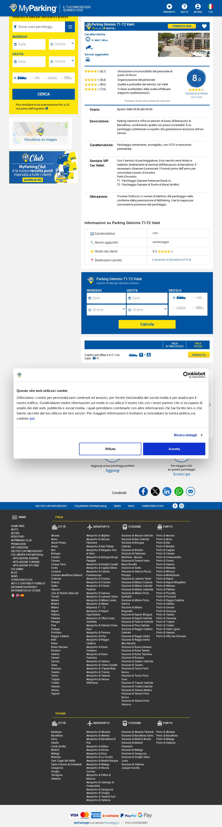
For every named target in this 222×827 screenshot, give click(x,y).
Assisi (54, 546)
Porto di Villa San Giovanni (171, 636)
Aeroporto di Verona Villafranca (97, 681)
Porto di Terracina (166, 618)
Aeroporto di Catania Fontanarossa (98, 573)
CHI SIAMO (17, 569)
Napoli (55, 611)
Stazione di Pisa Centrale (135, 625)
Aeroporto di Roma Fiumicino (97, 656)
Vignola (55, 693)
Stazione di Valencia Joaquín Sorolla (132, 766)
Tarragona (56, 775)
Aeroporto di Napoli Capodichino (97, 612)
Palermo (55, 618)
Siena (54, 665)
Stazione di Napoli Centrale (136, 618)
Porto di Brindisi (165, 546)
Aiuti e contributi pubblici (28, 583)
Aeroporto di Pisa (96, 636)
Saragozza (57, 767)
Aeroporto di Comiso (98, 578)
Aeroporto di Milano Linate (101, 600)
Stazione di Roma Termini (135, 650)
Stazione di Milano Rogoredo (131, 609)
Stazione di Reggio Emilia (135, 636)
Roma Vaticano (59, 647)
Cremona (56, 578)
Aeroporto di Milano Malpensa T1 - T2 (97, 605)
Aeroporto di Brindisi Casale (102, 564)
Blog (131, 506)
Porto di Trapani (165, 621)
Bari (53, 550)
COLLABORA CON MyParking (91, 506)
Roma (54, 643)
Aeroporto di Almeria (97, 735)
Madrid (55, 749)
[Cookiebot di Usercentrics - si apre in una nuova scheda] (186, 375)
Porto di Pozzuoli (166, 596)
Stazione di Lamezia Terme (136, 578)
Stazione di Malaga (132, 749)
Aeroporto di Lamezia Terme (102, 596)
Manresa (56, 757)
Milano (55, 607)
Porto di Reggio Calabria (170, 600)
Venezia (55, 686)
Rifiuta (110, 449)
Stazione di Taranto (132, 665)
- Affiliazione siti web (25, 565)
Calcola (147, 324)
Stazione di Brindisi (132, 550)
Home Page (17, 526)
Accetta (174, 449)
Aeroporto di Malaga (97, 764)
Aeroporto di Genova (98, 593)
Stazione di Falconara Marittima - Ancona (133, 555)
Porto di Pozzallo (166, 593)
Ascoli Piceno (58, 542)
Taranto (55, 672)
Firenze (55, 582)
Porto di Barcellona (167, 735)
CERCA (44, 94)
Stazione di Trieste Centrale (136, 686)
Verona (55, 690)
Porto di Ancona (165, 535)
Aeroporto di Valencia (98, 800)
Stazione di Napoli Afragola (136, 614)
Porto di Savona (165, 607)
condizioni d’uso (152, 506)
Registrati (17, 536)
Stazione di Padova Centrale (137, 621)
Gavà (54, 739)
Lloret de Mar (58, 746)
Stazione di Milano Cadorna (136, 582)
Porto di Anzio (164, 539)
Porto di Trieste (165, 625)
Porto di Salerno (165, 603)
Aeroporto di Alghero (98, 535)
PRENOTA (198, 354)
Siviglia (55, 771)
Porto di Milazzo (165, 571)
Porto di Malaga (165, 739)
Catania (55, 560)
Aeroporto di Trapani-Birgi (101, 668)
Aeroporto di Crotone (98, 582)
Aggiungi (112, 470)
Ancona (55, 535)
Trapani (55, 679)
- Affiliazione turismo (25, 562)
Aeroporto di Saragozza (99, 789)
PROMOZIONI (18, 544)
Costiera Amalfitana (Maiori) (66, 575)
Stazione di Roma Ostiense (136, 647)
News (117, 506)
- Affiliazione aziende (24, 558)
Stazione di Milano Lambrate (137, 589)
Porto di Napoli (164, 578)
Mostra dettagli (185, 435)
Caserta (55, 557)
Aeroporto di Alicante (98, 731)
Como (54, 567)
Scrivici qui (181, 474)
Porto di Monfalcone (167, 575)
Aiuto (184, 12)
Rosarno (55, 650)
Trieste (55, 682)
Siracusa (56, 668)
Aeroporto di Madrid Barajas (102, 760)
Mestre (55, 603)
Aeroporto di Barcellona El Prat (172, 259)
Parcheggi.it (111, 822)
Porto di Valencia (165, 742)
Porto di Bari (163, 542)
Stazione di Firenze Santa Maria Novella (135, 562)
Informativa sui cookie (26, 590)
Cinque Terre (58, 564)
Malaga (55, 753)
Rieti (53, 639)
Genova (55, 589)
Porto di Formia (165, 560)
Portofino (56, 632)
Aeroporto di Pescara (98, 632)
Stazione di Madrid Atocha (136, 739)
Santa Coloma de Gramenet (66, 764)
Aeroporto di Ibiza (96, 753)
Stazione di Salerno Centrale (137, 661)
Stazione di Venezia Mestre (136, 690)
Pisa (53, 625)
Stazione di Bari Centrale (135, 539)
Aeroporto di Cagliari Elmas (101, 567)
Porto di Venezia (165, 632)
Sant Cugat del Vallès (63, 760)
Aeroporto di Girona (97, 749)
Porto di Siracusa (166, 611)
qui (32, 418)
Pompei (55, 629)
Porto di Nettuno (165, 585)
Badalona (56, 731)
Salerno (55, 654)
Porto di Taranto (165, 614)
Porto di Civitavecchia (168, 557)
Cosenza (56, 571)
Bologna (55, 553)
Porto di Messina (165, 567)
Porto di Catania (165, 553)
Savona (55, 661)
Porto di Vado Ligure (168, 629)
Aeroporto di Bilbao (97, 746)
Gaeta (54, 585)
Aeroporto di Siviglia (97, 793)
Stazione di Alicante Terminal (137, 731)
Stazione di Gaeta (131, 567)
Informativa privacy (24, 587)
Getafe (55, 742)
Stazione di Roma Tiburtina (136, 654)
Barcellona (57, 735)
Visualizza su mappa (40, 139)
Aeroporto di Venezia (98, 675)
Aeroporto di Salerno (98, 661)
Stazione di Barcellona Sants (137, 735)
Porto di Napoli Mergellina (171, 582)
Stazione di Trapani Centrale (137, 682)
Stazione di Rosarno (132, 657)
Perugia (55, 621)
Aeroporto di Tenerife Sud (100, 796)
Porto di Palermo (165, 589)
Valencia (55, 778)
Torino (54, 675)
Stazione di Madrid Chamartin (132, 744)
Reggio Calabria (60, 636)
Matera (55, 600)
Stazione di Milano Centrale (136, 585)
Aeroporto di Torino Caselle (101, 665)
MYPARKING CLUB (21, 540)
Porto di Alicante (165, 731)
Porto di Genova (165, 564)
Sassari (55, 657)
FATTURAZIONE (19, 547)
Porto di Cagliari (165, 550)
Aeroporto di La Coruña (99, 757)
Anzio (54, 539)
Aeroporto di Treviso (98, 672)
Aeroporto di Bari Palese (100, 546)
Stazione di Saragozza (134, 753)
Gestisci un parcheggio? (51, 506)
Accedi (15, 533)
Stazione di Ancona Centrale (137, 535)
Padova (55, 614)
